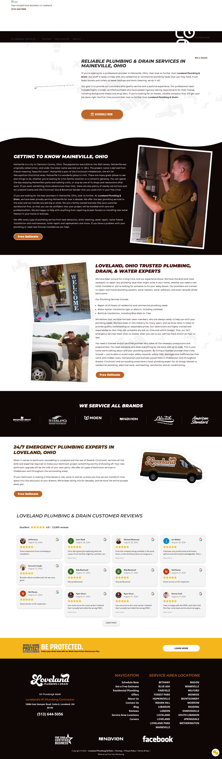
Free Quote (62, 39)
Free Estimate (28, 236)
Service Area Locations (125, 715)
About (77, 39)
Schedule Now (104, 114)
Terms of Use (143, 750)
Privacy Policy (130, 750)
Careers (134, 719)
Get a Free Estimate (127, 686)
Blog (136, 707)
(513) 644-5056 (18, 9)
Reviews (134, 711)
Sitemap (118, 750)
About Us (133, 698)
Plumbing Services (23, 39)
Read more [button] (72, 558)
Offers (46, 39)
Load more (111, 622)
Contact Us (132, 702)
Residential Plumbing (126, 690)
